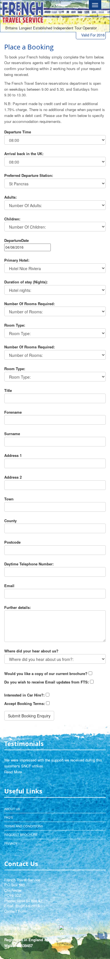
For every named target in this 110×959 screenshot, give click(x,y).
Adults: (10, 197)
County (10, 520)
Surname (12, 433)
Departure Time (17, 131)
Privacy (10, 843)
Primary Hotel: (16, 260)
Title (8, 390)
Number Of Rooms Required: (29, 303)
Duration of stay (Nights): (26, 282)
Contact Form (15, 911)
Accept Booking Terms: (24, 703)
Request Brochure (21, 834)
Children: (12, 219)
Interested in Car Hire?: (24, 695)
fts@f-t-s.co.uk (28, 905)
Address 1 (13, 455)
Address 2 (13, 477)
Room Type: (14, 325)
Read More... (14, 771)
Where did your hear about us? (31, 651)
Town (9, 499)
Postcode (12, 542)
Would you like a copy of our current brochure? (45, 673)
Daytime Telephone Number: (29, 564)
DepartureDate (16, 240)
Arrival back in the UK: (23, 153)
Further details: (17, 607)
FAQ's (8, 817)
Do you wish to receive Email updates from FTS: (46, 682)
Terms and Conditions (23, 826)
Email (9, 585)
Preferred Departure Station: (28, 175)
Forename (13, 412)
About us (12, 808)
